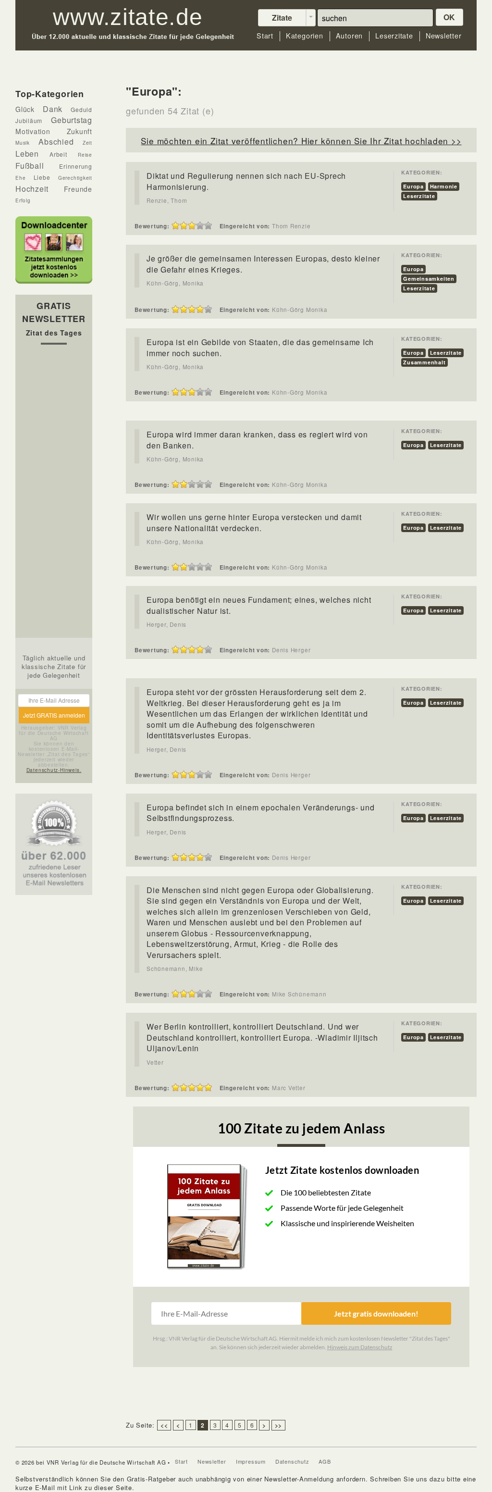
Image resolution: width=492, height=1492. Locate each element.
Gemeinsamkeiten (429, 278)
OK (449, 17)
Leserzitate (394, 35)
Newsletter (444, 35)
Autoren (349, 35)
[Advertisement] (53, 493)
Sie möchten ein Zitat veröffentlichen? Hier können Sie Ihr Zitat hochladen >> (301, 141)
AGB (325, 1461)
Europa (413, 186)
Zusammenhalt (424, 362)
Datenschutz (292, 1461)
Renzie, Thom (167, 200)
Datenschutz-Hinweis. (54, 770)
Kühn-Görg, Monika (175, 283)
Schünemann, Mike (175, 968)
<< (164, 1425)
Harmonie (443, 186)
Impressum (251, 1461)
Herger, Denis (166, 624)
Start (265, 35)
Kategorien (304, 35)
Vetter (155, 1062)
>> (279, 1425)
